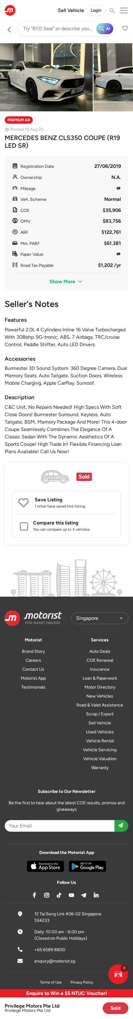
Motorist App (33, 678)
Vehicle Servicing (100, 749)
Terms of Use (51, 982)
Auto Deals (99, 651)
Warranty (100, 767)
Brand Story (33, 651)
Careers (33, 660)
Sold (115, 1008)
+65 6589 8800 (49, 949)
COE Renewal (100, 660)
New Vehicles (99, 696)
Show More (62, 281)
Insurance (99, 669)
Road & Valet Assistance (99, 705)
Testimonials (33, 687)
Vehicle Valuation (100, 758)
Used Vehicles (100, 732)
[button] (118, 974)
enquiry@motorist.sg (54, 961)
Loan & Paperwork (100, 678)
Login (96, 10)
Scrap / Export (100, 714)
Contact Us (33, 669)
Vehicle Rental (100, 741)
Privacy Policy (82, 982)
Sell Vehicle (71, 10)
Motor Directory (99, 687)
